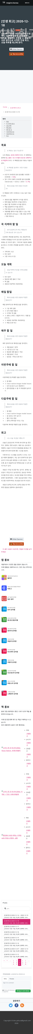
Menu (26, 2)
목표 (7, 121)
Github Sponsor (17, 49)
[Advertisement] (16, 86)
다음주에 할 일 (10, 134)
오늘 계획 (8, 126)
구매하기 (28, 735)
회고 (7, 136)
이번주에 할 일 (10, 132)
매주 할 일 (9, 130)
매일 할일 (8, 128)
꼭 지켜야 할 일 (10, 123)
